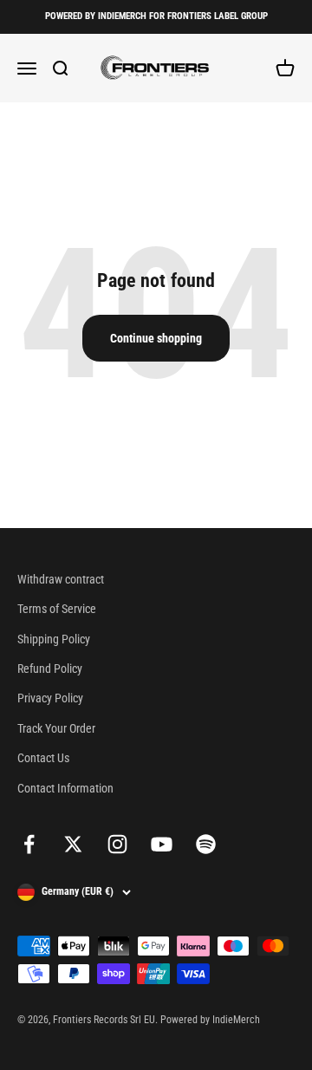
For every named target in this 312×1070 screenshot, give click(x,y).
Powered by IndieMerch (210, 1020)
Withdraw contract (60, 579)
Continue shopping (156, 338)
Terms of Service (56, 609)
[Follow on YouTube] (161, 844)
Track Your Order (56, 728)
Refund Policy (49, 668)
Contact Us (43, 758)
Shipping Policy (53, 639)
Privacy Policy (50, 698)
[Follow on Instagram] (117, 844)
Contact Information (65, 788)
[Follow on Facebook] (29, 844)
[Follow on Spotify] (206, 844)
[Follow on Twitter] (73, 844)
